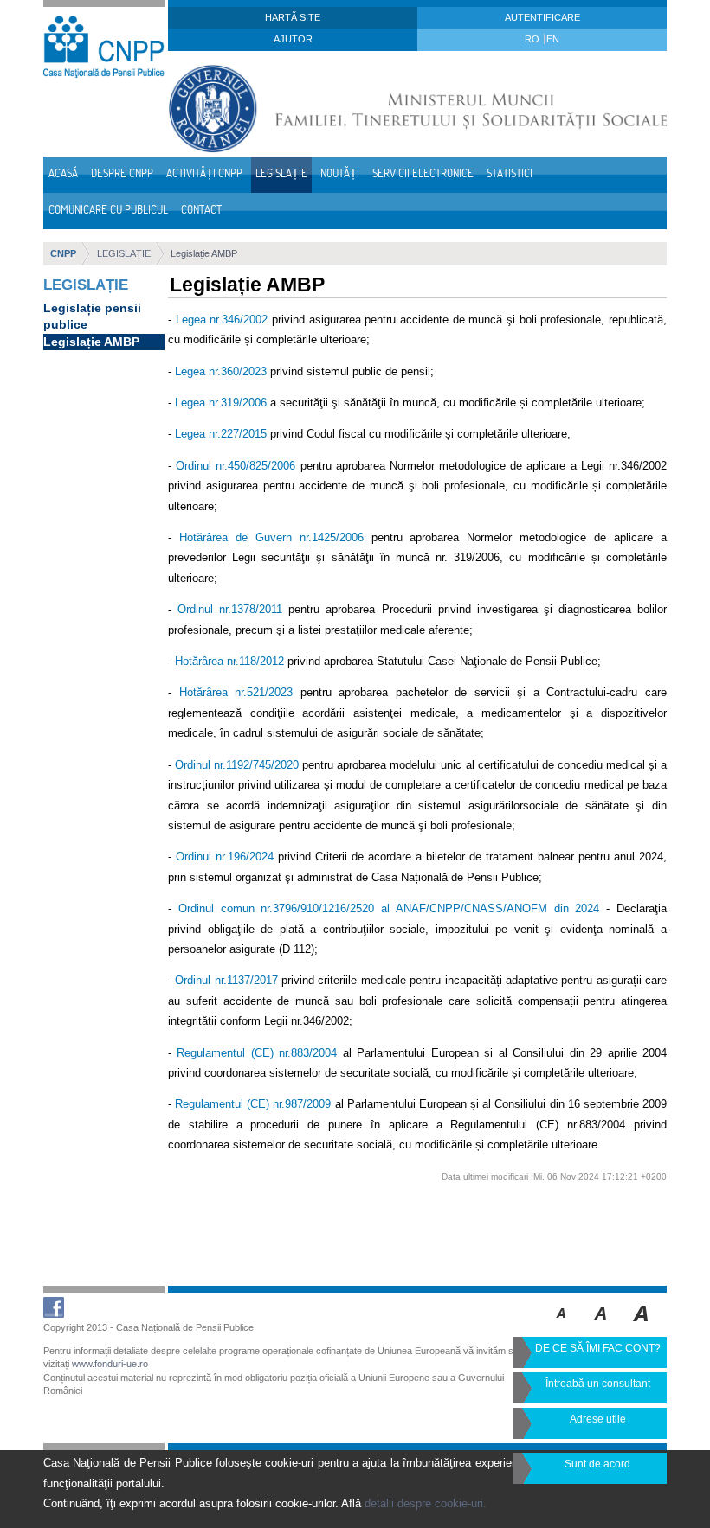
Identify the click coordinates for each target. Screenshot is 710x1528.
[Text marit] (601, 1325)
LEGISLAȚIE (124, 253)
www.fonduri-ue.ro (110, 1364)
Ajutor (293, 39)
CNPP (63, 253)
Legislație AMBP (204, 253)
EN (552, 39)
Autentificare (542, 17)
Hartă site (292, 17)
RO (533, 39)
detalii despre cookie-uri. (426, 1503)
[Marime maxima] (642, 1325)
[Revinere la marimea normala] (561, 1325)
